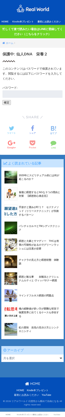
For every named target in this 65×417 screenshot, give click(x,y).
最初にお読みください (49, 21)
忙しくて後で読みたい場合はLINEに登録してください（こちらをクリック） (32, 32)
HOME (5, 21)
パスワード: (10, 87)
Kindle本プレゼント (23, 21)
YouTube (46, 395)
